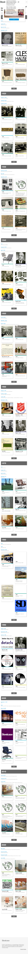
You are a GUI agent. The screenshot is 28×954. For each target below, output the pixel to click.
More (14, 88)
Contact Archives (23, 949)
